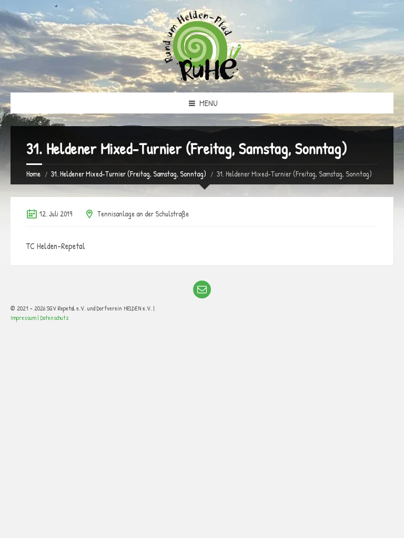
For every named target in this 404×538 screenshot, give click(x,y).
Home (33, 174)
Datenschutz (55, 317)
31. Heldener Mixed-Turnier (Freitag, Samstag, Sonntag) (128, 174)
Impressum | (26, 317)
